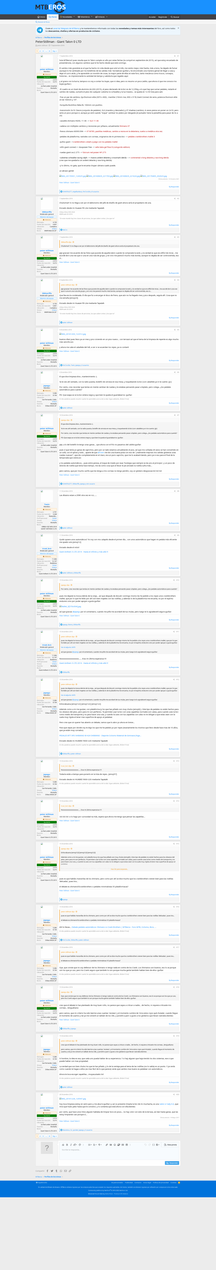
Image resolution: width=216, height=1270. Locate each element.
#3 (178, 237)
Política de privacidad (161, 1182)
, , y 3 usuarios (76, 365)
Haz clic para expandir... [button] (119, 869)
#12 (177, 679)
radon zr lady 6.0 (166, 1104)
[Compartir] (174, 56)
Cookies (173, 1182)
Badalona (53, 563)
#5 (178, 330)
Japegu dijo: (65, 420)
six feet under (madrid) (49, 86)
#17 (177, 947)
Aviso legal (147, 1182)
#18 (177, 987)
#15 (177, 844)
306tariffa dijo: (66, 242)
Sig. (54, 51)
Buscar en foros (44, 22)
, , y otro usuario (79, 484)
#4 (178, 280)
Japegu (47, 385)
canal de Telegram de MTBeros (66, 28)
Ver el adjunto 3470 (68, 647)
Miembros (85, 17)
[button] (74, 16)
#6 (178, 372)
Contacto (137, 1182)
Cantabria (53, 227)
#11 (177, 632)
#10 (177, 580)
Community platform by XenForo (108, 1190)
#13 (177, 761)
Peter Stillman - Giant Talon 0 (69, 183)
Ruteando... (53, 516)
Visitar (54, 518)
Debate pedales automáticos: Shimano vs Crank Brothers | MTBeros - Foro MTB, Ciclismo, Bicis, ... (114, 927)
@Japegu (76, 611)
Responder (175, 187)
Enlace (54, 229)
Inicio (42, 17)
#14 (177, 801)
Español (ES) (42, 1182)
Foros (54, 17)
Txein (47, 504)
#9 (178, 535)
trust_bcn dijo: (66, 766)
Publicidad (129, 1182)
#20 (177, 1094)
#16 (177, 907)
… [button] (46, 51)
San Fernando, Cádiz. (49, 400)
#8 (178, 491)
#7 (178, 415)
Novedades (67, 17)
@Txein (101, 452)
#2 (178, 198)
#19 (177, 1036)
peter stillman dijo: (68, 285)
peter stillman (42, 45)
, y (71, 625)
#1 (178, 56)
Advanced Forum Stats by (108, 1194)
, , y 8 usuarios (81, 192)
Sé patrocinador (117, 1182)
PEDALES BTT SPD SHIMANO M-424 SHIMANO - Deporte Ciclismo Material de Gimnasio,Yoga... (100, 735)
